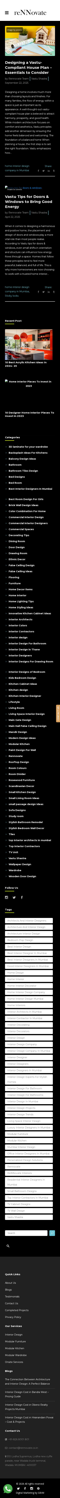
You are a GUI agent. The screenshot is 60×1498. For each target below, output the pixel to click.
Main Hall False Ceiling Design (27, 726)
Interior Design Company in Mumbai (28, 1050)
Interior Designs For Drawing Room (31, 661)
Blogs (8, 1289)
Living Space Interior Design (27, 714)
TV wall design (16, 1210)
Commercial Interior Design (26, 517)
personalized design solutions (25, 1160)
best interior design (19, 946)
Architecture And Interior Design (26, 927)
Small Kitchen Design (22, 792)
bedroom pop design (20, 940)
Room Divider (17, 774)
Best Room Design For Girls (26, 499)
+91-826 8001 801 (18, 1439)
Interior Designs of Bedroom (27, 671)
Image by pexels (14, 30)
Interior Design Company (22, 1044)
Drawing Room (18, 553)
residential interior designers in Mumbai (26, 1182)
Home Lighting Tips (21, 601)
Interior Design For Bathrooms (25, 1094)
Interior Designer (17, 1057)
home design (15, 972)
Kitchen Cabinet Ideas (23, 683)
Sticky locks (11, 295)
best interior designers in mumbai (27, 959)
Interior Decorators (18, 1031)
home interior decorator (21, 985)
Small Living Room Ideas (24, 798)
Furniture (15, 583)
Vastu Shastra (39, 78)
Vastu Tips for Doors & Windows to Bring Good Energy (28, 201)
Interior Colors (18, 625)
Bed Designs (17, 476)
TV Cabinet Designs (18, 1204)
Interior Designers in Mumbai (24, 1070)
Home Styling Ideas (21, 607)
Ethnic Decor (17, 559)
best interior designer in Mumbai (27, 953)
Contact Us (11, 1303)
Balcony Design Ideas (22, 458)
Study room (16, 816)
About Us (10, 1282)
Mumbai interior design (21, 1147)
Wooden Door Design (22, 876)
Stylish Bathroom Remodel (26, 822)
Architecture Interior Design (23, 933)
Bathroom (15, 464)
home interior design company (26, 992)
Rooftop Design (19, 762)
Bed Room (15, 482)
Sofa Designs (17, 810)
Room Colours (17, 768)
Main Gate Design (20, 720)
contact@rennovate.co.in (22, 1447)
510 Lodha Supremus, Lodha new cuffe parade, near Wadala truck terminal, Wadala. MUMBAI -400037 (28, 1461)
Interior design (18, 637)
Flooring (14, 577)
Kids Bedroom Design (22, 677)
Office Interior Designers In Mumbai (28, 1153)
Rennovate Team (18, 78)
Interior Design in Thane (24, 649)
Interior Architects (20, 619)
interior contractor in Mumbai (24, 1018)
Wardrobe (15, 870)
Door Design (17, 547)
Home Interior (17, 595)
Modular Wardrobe (16, 1355)
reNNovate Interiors (19, 1173)
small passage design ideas (26, 804)
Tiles (12, 834)
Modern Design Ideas (22, 738)
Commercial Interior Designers (28, 523)
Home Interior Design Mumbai (25, 998)
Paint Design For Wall (22, 750)
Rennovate (16, 756)
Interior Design (16, 1037)
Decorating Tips (19, 535)
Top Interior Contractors (24, 846)
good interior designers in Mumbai (28, 966)
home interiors (16, 1005)
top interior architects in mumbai (30, 840)
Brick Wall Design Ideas (23, 505)
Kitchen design (18, 689)
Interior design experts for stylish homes (27, 1079)
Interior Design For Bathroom (27, 643)
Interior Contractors (21, 631)
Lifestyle (14, 701)
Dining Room (17, 541)
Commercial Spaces (21, 529)
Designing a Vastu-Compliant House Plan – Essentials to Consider (28, 67)
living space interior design (23, 1121)
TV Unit (13, 852)
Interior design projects (21, 1108)
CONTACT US (58, 713)
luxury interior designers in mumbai (28, 1127)
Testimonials (12, 1296)
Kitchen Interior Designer (25, 695)
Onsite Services (14, 1362)
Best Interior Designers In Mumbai (30, 488)
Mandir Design (18, 732)
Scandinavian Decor (21, 786)
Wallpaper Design (20, 864)
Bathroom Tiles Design (23, 470)
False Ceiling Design (21, 565)
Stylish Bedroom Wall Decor (26, 828)
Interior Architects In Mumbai (24, 1011)
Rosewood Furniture (22, 780)
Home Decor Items (20, 589)
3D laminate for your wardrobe (28, 446)
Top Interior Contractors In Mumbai (27, 1197)
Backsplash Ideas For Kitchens (28, 452)
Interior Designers (20, 655)
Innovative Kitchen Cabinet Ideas (30, 613)
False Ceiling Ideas (20, 571)
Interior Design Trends (20, 1114)
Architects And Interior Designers (26, 920)
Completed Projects (16, 1310)
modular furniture (17, 1134)
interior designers (17, 1063)
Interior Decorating (18, 1024)
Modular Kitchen (19, 744)
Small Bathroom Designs (21, 1191)
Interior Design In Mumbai (22, 1101)
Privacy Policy (13, 1317)
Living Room (16, 707)
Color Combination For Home (27, 511)
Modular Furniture (15, 1341)
